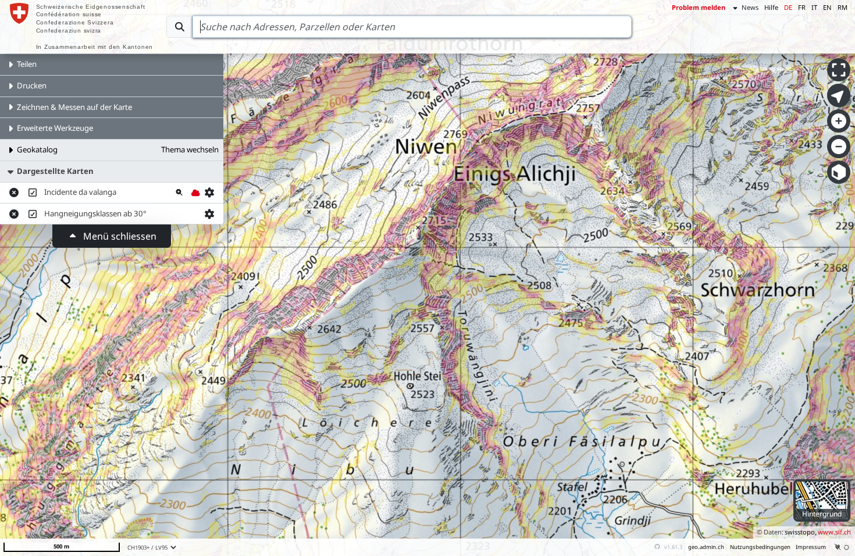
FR (802, 7)
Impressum (811, 547)
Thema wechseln (190, 149)
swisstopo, (801, 532)
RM (842, 7)
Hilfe (771, 7)
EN (827, 7)
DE (788, 7)
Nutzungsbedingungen (760, 547)
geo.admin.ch (706, 547)
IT (814, 7)
